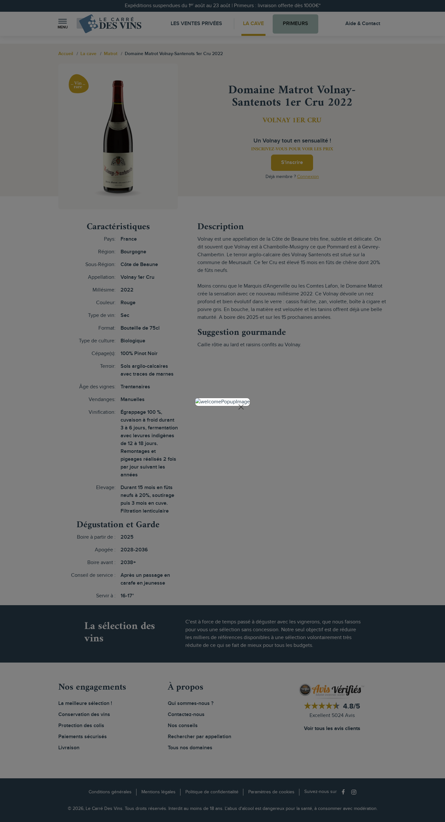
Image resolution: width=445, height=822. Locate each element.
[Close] (241, 407)
